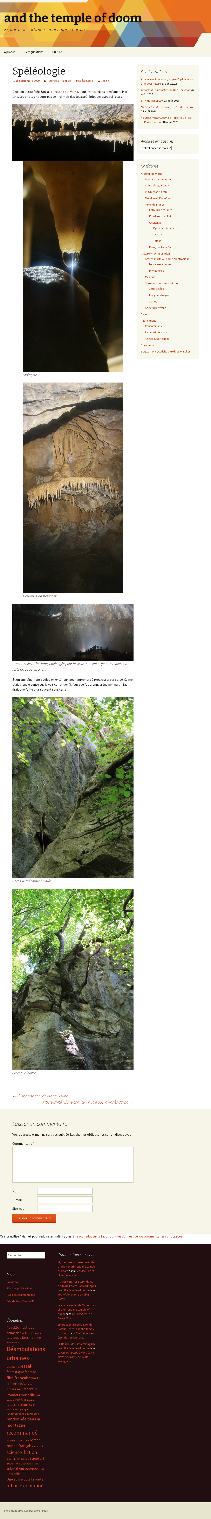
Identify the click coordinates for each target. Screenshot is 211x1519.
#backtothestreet (20, 1327)
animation (14, 1333)
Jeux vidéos (156, 289)
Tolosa (157, 241)
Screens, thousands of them (162, 283)
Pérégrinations (33, 52)
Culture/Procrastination (155, 253)
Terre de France (155, 204)
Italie (37, 1395)
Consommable (154, 326)
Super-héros (14, 1463)
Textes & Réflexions (157, 339)
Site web (18, 1208)
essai (26, 1366)
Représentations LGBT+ (18, 1440)
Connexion (13, 1282)
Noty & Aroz (30, 1400)
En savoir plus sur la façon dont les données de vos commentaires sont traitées (128, 1236)
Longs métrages (159, 295)
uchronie (13, 1473)
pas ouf (23, 1405)
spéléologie (85, 81)
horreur (30, 1388)
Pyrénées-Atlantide (59, 81)
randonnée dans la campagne (23, 1413)
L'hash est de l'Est (160, 216)
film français (18, 1378)
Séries (153, 301)
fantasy (30, 1372)
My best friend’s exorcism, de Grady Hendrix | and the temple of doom (77, 1266)
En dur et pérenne (156, 332)
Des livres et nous (160, 264)
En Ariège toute (14, 1366)
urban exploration (25, 1486)
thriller (35, 1463)
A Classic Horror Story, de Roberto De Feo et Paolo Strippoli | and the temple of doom (77, 1286)
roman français (19, 1445)
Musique (150, 277)
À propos (9, 52)
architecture (28, 1333)
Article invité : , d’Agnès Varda (88, 1102)
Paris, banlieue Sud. (161, 247)
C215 (9, 1337)
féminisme (14, 1384)
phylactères (156, 270)
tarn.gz (157, 234)
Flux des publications (19, 1288)
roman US (37, 1446)
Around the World (151, 174)
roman (35, 1440)
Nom (15, 1191)
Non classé (147, 345)
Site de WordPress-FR (20, 1301)
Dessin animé (31, 1338)
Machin (105, 81)
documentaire (13, 1342)
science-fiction (22, 1452)
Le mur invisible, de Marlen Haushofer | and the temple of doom (77, 1309)
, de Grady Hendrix (167, 107)
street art (37, 1458)
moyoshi (10, 1400)
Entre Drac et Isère (160, 210)
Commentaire (23, 1143)
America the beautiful (158, 179)
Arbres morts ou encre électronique (167, 259)
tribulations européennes (26, 1468)
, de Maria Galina (40, 1095)
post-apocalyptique (17, 1409)
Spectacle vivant (155, 308)
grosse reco (15, 1389)
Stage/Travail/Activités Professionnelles (166, 351)
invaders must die (21, 1394)
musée (19, 1400)
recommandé (22, 1432)
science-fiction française (18, 1458)
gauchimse (27, 1384)
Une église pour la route (25, 1479)
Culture (57, 52)
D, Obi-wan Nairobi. (156, 192)
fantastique (15, 1372)
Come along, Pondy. (157, 185)
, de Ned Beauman (165, 90)
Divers (145, 314)
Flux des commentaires (21, 1295)
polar (32, 1405)
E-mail (17, 1200)
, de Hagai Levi (152, 100)
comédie (16, 1337)
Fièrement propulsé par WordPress (26, 1510)
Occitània (155, 222)
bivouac (38, 1333)
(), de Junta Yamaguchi (76, 1357)
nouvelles (12, 1404)
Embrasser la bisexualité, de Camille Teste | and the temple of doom (76, 1329)
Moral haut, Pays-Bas (157, 198)
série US (27, 1463)
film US (35, 1378)
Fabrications (148, 320)
